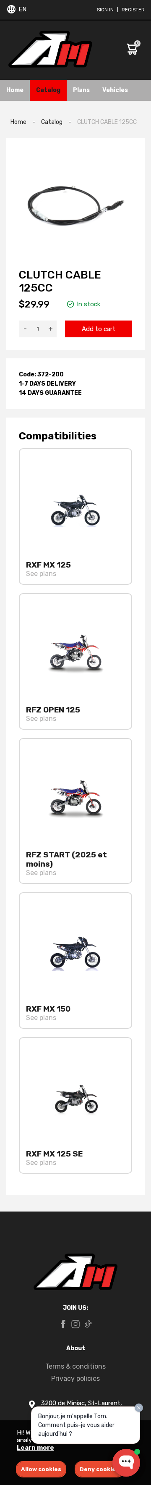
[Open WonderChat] (126, 1463)
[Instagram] (75, 1325)
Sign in (105, 10)
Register (133, 10)
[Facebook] (63, 1325)
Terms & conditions (75, 1366)
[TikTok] (88, 1325)
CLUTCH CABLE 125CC (107, 122)
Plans (81, 90)
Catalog (48, 90)
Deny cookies (99, 1469)
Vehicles (115, 90)
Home (14, 90)
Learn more (35, 1447)
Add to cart (98, 329)
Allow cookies (41, 1469)
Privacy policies (75, 1378)
